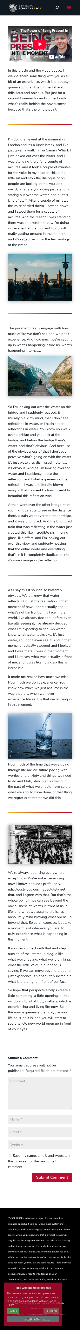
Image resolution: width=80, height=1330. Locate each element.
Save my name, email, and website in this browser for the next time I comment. (39, 1161)
